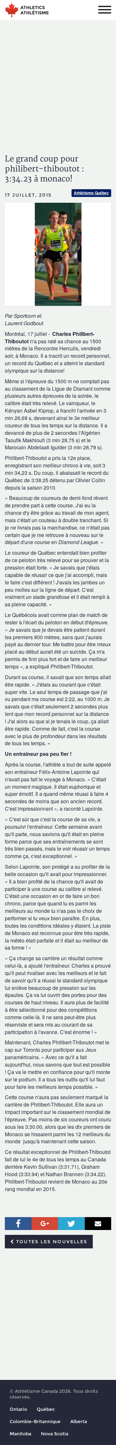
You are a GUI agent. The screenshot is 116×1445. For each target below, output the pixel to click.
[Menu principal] (104, 9)
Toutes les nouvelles (50, 1242)
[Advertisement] (58, 82)
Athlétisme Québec (91, 193)
